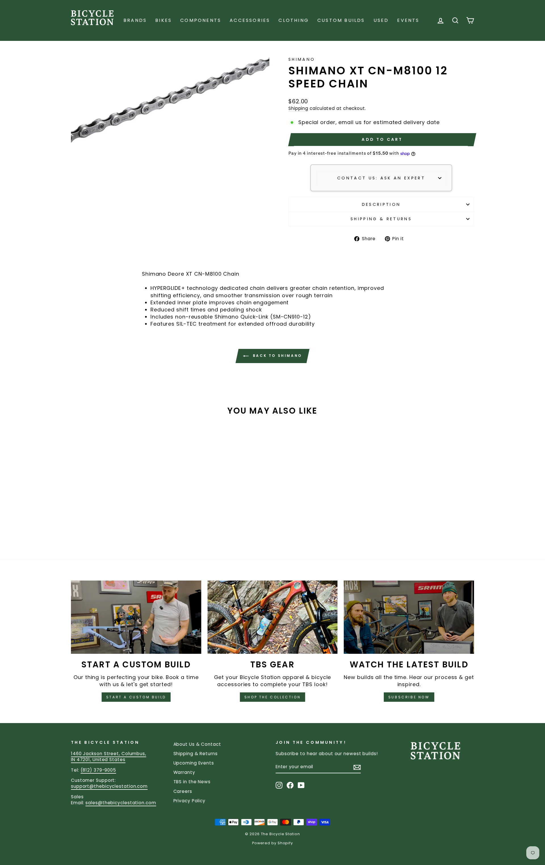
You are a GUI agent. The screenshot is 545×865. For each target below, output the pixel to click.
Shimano (301, 59)
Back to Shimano (276, 355)
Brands (135, 20)
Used (381, 20)
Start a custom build (136, 697)
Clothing (293, 20)
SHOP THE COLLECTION (272, 697)
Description (381, 204)
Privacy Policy (189, 801)
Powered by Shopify (272, 843)
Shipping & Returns (381, 219)
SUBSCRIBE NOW (409, 697)
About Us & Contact (197, 744)
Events (408, 20)
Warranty (184, 772)
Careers (182, 791)
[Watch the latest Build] (409, 617)
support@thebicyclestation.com (109, 786)
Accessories (250, 20)
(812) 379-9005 (98, 770)
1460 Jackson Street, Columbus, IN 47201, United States (108, 757)
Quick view (119, 495)
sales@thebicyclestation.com (120, 803)
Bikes (163, 20)
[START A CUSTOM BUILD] (136, 617)
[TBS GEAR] (272, 617)
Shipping (298, 108)
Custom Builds (341, 20)
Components (200, 20)
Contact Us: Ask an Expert (381, 178)
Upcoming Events (193, 763)
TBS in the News (192, 782)
